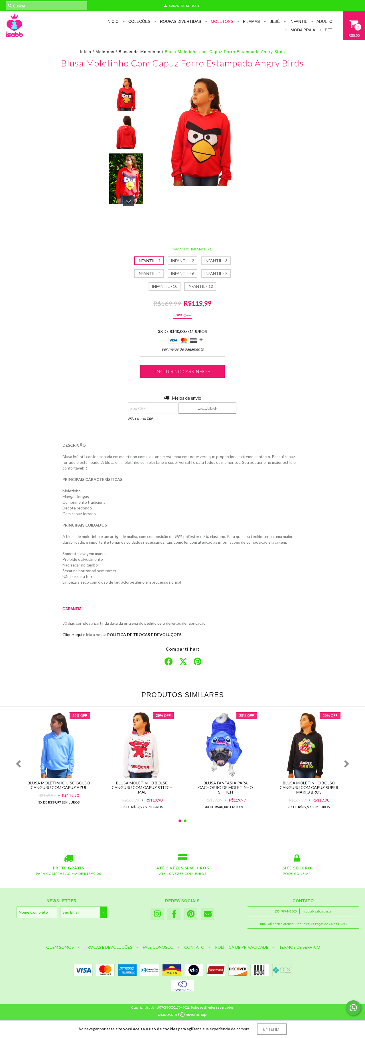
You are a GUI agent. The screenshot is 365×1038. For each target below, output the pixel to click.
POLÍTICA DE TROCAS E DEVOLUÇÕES (144, 634)
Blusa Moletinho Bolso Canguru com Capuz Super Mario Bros (309, 787)
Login (196, 5)
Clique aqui (72, 634)
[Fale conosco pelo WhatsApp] (353, 1007)
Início (112, 21)
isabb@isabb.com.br (317, 911)
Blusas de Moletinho (140, 51)
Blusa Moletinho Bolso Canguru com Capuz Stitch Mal (142, 787)
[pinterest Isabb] (190, 914)
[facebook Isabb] (174, 914)
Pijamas (251, 21)
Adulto (324, 21)
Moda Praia (302, 30)
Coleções (138, 21)
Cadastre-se (179, 5)
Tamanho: (192, 249)
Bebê (274, 21)
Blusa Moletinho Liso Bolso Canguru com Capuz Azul (59, 785)
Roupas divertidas (180, 21)
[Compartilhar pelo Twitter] (183, 661)
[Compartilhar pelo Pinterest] (197, 661)
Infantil (297, 21)
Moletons (221, 21)
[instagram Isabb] (157, 914)
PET (328, 30)
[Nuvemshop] (183, 1016)
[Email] (207, 914)
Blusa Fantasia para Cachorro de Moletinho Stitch (225, 787)
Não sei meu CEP (140, 418)
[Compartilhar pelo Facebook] (169, 661)
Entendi (272, 1029)
